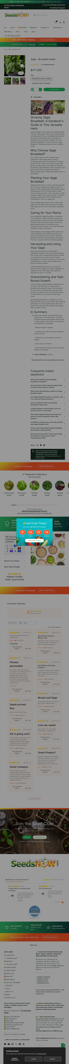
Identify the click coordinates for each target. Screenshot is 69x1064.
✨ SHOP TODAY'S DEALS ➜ (34, 540)
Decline (52, 1059)
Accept (33, 1059)
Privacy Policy (41, 1054)
